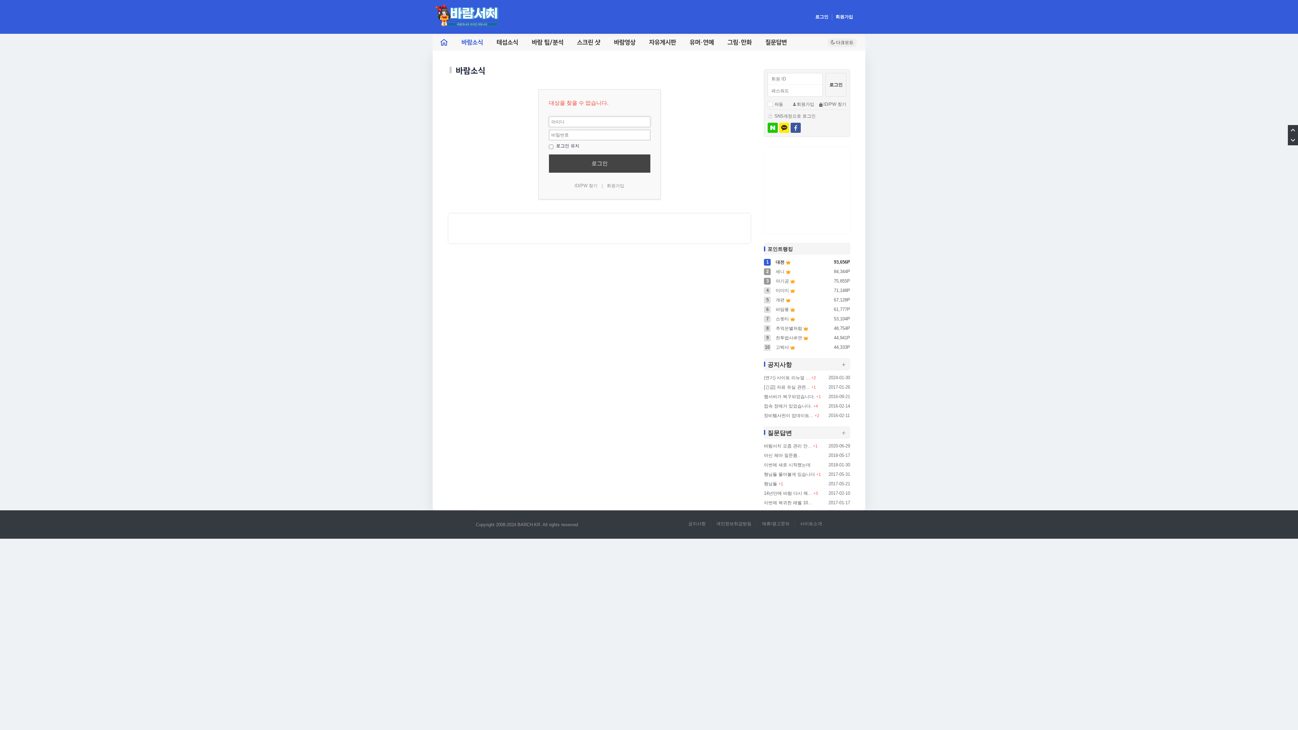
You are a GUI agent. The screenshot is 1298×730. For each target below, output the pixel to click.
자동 (778, 104)
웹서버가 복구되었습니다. (789, 396)
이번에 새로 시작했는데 (787, 464)
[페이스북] (796, 128)
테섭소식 (507, 42)
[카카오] (784, 128)
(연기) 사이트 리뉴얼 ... (787, 377)
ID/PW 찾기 (586, 185)
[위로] (1293, 130)
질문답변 (776, 42)
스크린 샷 (588, 42)
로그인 (821, 16)
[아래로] (1293, 140)
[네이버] (773, 128)
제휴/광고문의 (776, 523)
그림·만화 (739, 42)
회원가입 (844, 16)
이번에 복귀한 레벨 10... (788, 502)
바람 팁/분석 (547, 42)
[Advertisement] (599, 228)
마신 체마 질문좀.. (782, 455)
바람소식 (472, 42)
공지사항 (697, 523)
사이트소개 (811, 523)
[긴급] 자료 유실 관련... (787, 387)
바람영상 (624, 42)
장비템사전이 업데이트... (788, 415)
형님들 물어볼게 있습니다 (789, 474)
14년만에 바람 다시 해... (788, 493)
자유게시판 (662, 42)
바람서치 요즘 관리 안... (788, 445)
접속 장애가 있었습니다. (788, 406)
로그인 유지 (567, 145)
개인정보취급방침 (733, 523)
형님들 (770, 483)
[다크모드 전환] (842, 42)
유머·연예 (702, 42)
